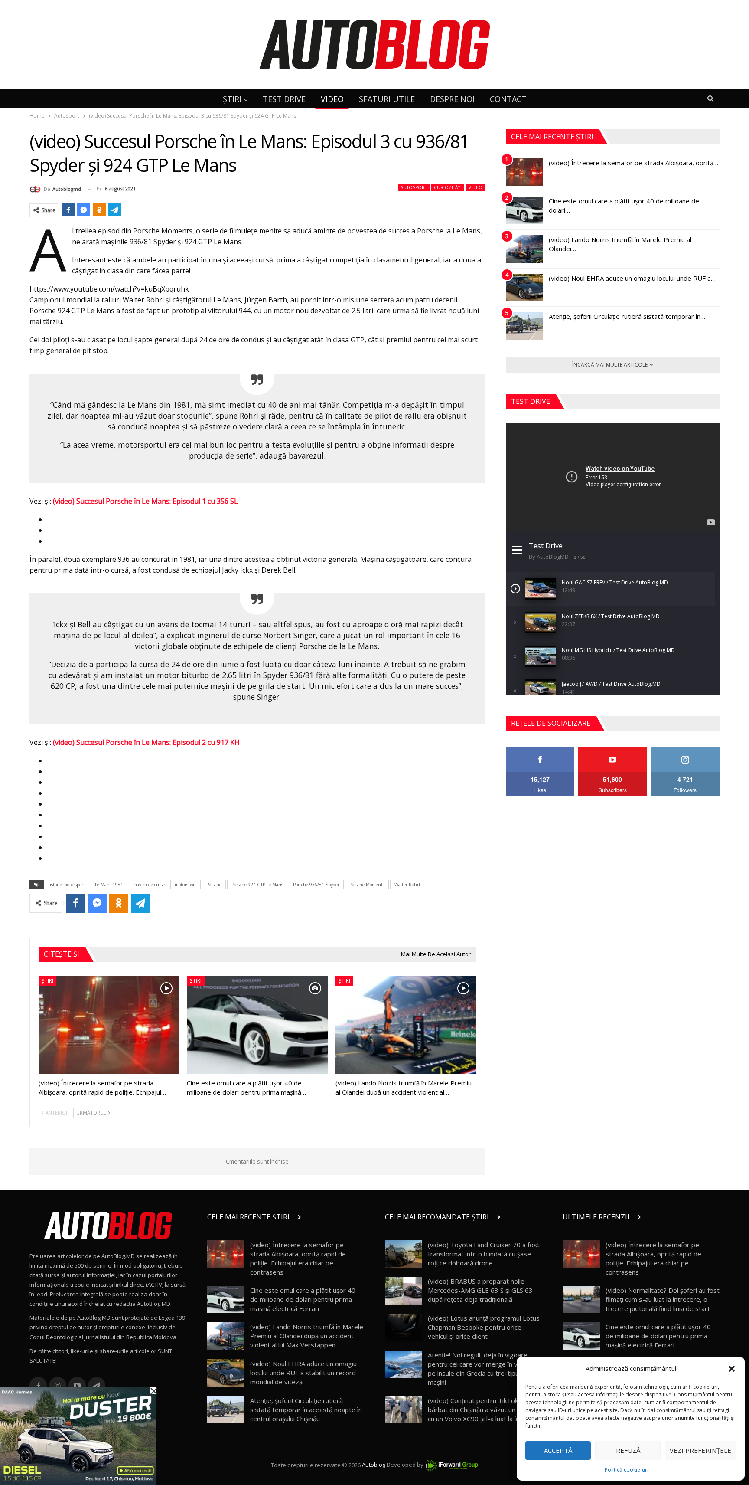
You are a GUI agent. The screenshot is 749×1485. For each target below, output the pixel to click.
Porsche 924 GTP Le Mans (257, 885)
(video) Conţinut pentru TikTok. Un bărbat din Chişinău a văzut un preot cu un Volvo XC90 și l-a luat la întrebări (484, 1409)
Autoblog (373, 1465)
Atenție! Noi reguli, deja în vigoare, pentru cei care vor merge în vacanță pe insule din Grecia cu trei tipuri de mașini (482, 1369)
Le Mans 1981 (109, 885)
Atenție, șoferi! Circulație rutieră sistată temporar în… (627, 316)
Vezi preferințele (700, 1450)
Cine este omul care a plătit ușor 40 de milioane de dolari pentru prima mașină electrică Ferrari (302, 1299)
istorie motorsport (67, 885)
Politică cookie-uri (626, 1469)
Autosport (414, 187)
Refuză (628, 1450)
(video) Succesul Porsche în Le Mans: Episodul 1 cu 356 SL (145, 501)
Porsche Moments (366, 885)
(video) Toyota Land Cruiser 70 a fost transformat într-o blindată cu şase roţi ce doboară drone (484, 1253)
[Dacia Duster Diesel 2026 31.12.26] (78, 1435)
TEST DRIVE (284, 99)
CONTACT (508, 99)
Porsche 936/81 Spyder (316, 885)
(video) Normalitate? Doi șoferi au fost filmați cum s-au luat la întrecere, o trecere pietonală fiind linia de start (663, 1299)
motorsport (185, 885)
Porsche (213, 885)
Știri (47, 980)
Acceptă (558, 1450)
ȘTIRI (232, 99)
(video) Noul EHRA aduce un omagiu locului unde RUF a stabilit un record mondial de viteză (303, 1372)
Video (475, 187)
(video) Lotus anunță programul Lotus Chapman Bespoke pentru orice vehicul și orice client (484, 1327)
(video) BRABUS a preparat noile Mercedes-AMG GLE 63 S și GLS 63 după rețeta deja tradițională (480, 1290)
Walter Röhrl (407, 885)
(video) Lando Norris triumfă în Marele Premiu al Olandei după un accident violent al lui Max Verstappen (306, 1335)
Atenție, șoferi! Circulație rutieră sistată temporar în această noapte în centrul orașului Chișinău (306, 1409)
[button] (731, 1368)
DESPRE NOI (452, 99)
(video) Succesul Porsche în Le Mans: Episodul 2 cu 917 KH (146, 742)
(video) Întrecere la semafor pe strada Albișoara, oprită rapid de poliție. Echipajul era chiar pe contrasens (298, 1258)
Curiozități (448, 187)
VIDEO (332, 99)
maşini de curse (149, 885)
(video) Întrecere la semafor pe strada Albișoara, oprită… (633, 162)
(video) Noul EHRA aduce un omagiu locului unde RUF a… (632, 278)
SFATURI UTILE (387, 99)
